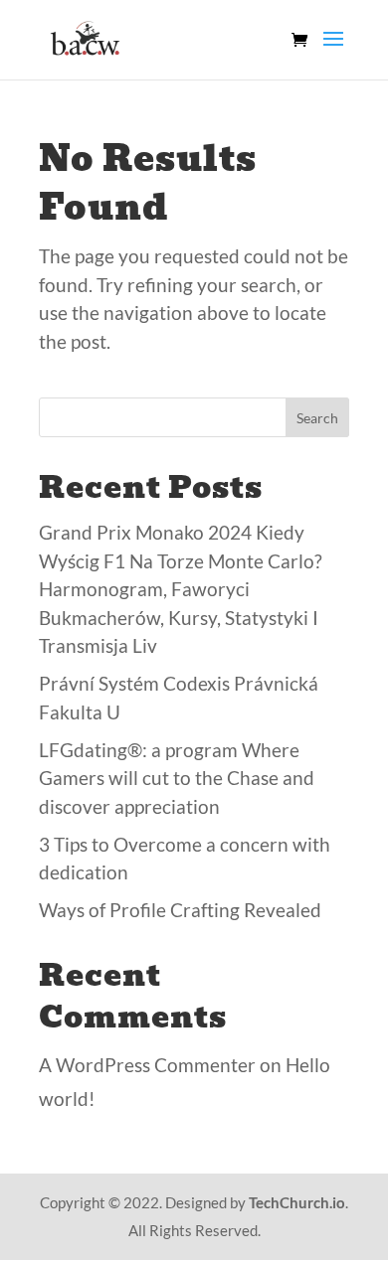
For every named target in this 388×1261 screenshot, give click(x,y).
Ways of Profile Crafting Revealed (180, 909)
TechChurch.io (297, 1202)
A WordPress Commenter (147, 1064)
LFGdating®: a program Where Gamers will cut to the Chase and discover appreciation (176, 778)
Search (317, 417)
